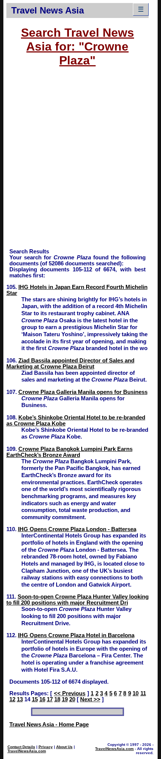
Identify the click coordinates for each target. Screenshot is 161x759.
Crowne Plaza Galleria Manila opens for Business (83, 392)
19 (65, 699)
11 (143, 693)
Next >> (90, 699)
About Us (64, 747)
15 (35, 699)
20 (72, 699)
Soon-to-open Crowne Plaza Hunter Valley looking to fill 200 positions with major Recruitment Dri (77, 600)
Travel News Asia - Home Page (49, 725)
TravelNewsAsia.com (26, 751)
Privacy (46, 747)
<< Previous (69, 693)
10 (136, 693)
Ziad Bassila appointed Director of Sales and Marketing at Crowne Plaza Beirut (70, 364)
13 (20, 699)
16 (42, 699)
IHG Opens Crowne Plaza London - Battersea (77, 529)
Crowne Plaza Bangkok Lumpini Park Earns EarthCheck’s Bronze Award (69, 452)
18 (57, 699)
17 (50, 699)
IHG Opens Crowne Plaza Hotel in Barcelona (76, 635)
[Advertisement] (80, 161)
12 (12, 699)
